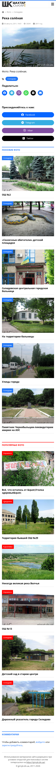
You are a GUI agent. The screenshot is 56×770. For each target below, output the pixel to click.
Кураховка (8, 546)
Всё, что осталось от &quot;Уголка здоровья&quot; (23, 491)
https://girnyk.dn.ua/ (35, 762)
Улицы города (10, 381)
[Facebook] (4, 92)
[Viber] (18, 92)
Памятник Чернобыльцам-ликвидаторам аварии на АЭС (27, 428)
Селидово (11, 79)
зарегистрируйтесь (12, 745)
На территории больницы (18, 336)
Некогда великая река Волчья (20, 583)
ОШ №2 (6, 194)
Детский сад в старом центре (20, 674)
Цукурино (7, 501)
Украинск (7, 453)
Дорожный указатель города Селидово (26, 719)
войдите (40, 742)
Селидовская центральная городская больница (25, 290)
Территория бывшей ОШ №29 (20, 538)
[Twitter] (33, 92)
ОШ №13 (7, 628)
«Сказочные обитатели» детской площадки (22, 241)
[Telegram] (11, 92)
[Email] (40, 92)
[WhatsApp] (26, 92)
